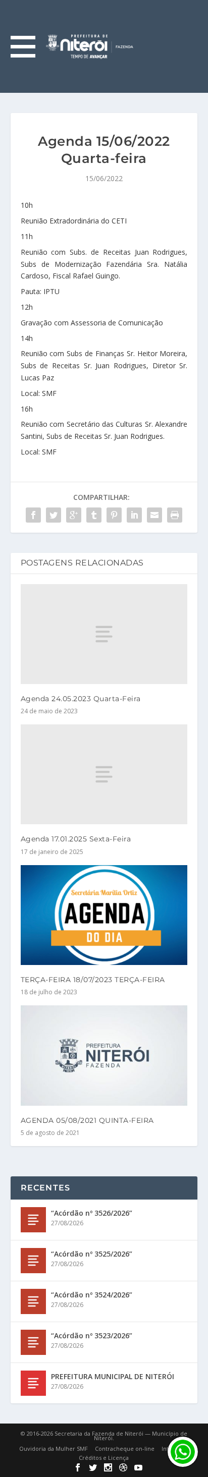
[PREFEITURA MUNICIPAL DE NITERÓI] (33, 1383)
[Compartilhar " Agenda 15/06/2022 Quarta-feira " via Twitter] (53, 515)
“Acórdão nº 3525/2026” (91, 1254)
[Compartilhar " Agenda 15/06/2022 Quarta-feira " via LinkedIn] (134, 515)
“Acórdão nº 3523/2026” (91, 1335)
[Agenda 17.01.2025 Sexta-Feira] (104, 774)
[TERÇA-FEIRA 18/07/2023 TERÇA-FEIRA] (104, 915)
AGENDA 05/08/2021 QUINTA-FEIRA (87, 1120)
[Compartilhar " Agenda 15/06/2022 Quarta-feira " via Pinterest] (114, 515)
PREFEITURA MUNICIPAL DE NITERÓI (112, 1376)
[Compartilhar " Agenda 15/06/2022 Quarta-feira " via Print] (175, 515)
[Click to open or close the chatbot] (183, 1452)
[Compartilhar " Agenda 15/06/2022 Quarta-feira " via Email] (154, 515)
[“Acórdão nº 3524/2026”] (33, 1301)
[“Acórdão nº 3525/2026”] (33, 1260)
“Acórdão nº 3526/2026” (91, 1213)
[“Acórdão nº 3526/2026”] (33, 1219)
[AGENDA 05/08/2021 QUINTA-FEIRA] (104, 1055)
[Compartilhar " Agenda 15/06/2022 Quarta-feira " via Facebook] (33, 515)
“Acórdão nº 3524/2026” (91, 1294)
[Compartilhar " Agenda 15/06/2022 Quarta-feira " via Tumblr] (94, 515)
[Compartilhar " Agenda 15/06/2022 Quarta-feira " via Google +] (74, 515)
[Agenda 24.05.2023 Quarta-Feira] (104, 634)
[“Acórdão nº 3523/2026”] (33, 1342)
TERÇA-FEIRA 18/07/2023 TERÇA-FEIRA (93, 979)
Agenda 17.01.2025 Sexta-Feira (76, 838)
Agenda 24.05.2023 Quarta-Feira (81, 698)
